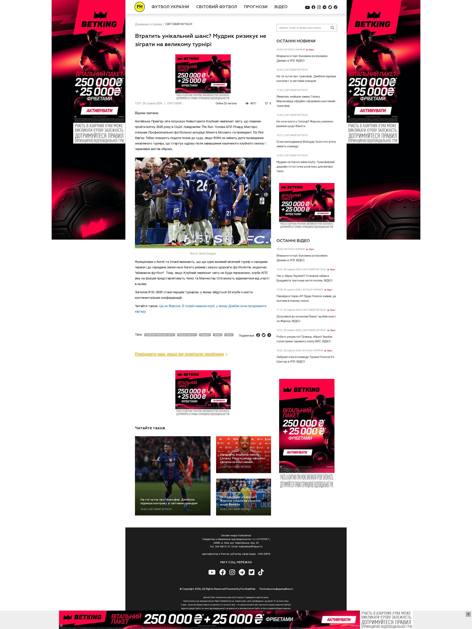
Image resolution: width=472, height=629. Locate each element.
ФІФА (218, 335)
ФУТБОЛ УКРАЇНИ (170, 7)
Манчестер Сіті (187, 335)
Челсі (229, 335)
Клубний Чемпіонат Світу (159, 335)
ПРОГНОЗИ (256, 7)
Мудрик (205, 335)
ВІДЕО (281, 7)
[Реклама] (236, 620)
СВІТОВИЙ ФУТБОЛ (216, 7)
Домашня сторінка (148, 24)
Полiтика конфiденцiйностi (276, 589)
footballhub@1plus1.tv (251, 547)
